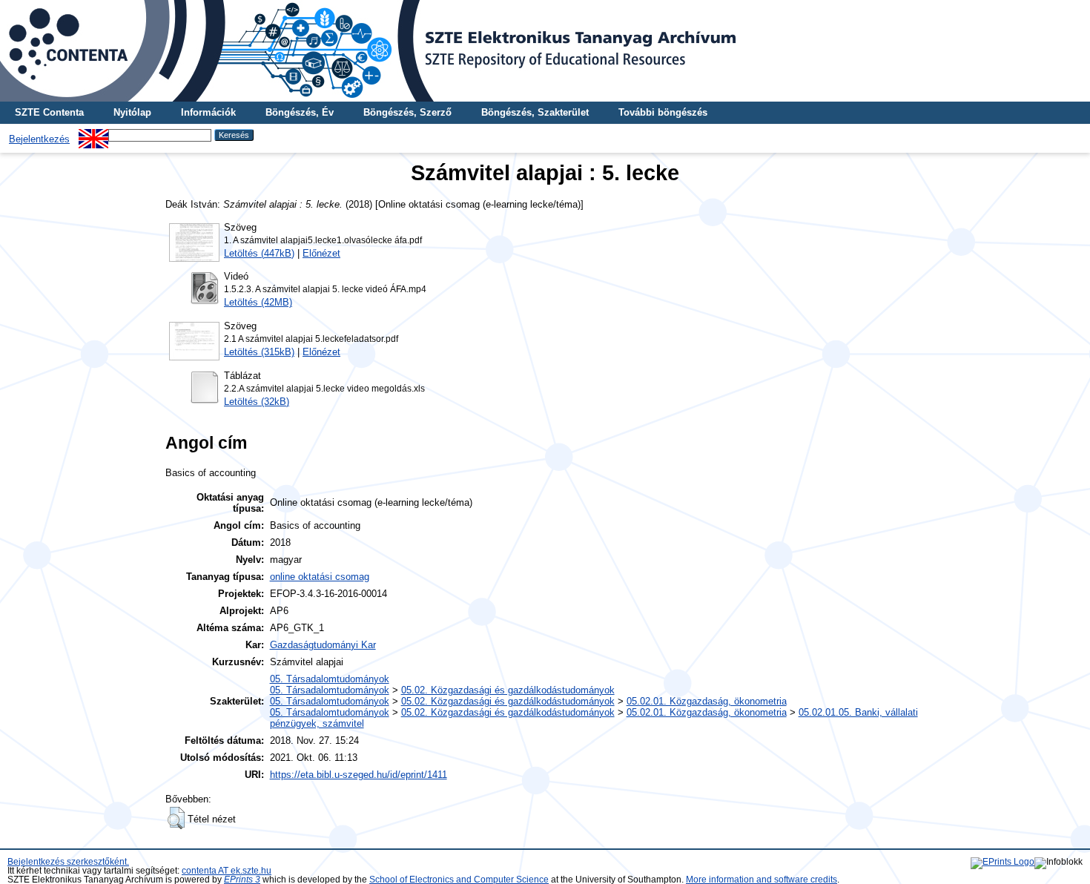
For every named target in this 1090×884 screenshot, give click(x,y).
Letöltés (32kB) (256, 401)
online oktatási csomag (319, 576)
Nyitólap (132, 112)
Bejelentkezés (39, 139)
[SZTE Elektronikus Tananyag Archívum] (545, 51)
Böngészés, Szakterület (535, 112)
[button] (176, 818)
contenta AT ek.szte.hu (226, 870)
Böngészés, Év (299, 112)
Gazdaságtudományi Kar (323, 644)
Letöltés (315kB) (259, 351)
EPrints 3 (242, 879)
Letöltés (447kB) (259, 253)
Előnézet (321, 253)
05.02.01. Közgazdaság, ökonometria (707, 701)
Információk (208, 112)
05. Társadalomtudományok (329, 679)
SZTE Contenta (49, 112)
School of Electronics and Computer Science (459, 879)
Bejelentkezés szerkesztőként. (68, 861)
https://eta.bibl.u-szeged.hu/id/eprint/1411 (358, 774)
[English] (93, 134)
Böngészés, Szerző (407, 112)
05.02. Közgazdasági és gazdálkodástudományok (508, 690)
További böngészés (662, 112)
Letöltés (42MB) (258, 302)
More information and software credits (761, 879)
